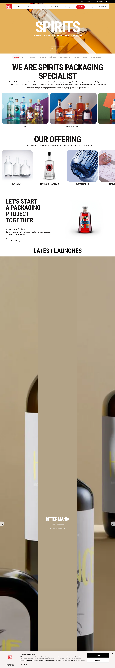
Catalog (80, 7)
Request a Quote (96, 57)
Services (32, 57)
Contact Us (89, 1)
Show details (24, 665)
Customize (97, 660)
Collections (52, 57)
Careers (82, 1)
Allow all (98, 655)
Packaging (42, 57)
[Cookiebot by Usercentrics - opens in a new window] (10, 665)
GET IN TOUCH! (13, 240)
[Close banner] (112, 653)
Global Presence (99, 1)
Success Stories (65, 57)
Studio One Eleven (56, 7)
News (85, 57)
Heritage (77, 57)
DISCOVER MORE (57, 529)
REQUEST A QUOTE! (57, 48)
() (107, 1)
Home (24, 57)
